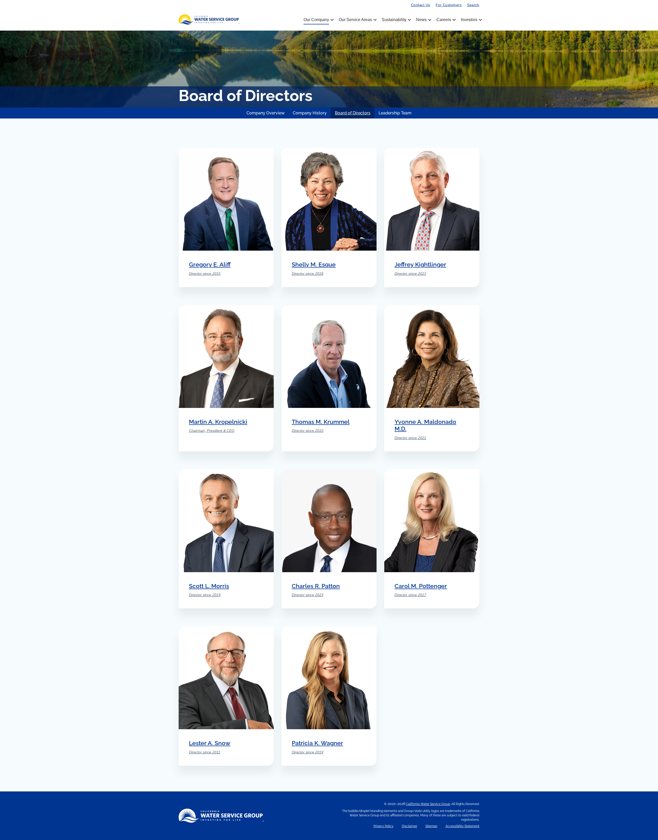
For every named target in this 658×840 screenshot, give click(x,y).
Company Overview (265, 113)
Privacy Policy (383, 826)
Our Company (318, 20)
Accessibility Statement (462, 826)
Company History (310, 113)
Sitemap (431, 826)
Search (473, 5)
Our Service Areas (357, 20)
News (423, 20)
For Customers (449, 5)
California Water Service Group (428, 804)
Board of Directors (352, 113)
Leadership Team (395, 113)
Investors (469, 20)
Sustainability (396, 20)
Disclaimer (409, 826)
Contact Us (420, 5)
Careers (445, 20)
